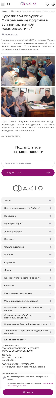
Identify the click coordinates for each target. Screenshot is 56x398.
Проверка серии (13, 223)
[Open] (51, 41)
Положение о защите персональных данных (24, 308)
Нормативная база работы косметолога (25, 324)
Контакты (9, 239)
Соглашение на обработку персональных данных (18, 316)
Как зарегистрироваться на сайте (22, 278)
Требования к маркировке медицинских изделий (26, 332)
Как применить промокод (18, 293)
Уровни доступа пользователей (21, 301)
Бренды (8, 254)
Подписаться (14, 172)
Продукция (10, 216)
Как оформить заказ (15, 339)
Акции (7, 200)
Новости (15, 11)
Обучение (9, 262)
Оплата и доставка (14, 247)
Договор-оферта (13, 231)
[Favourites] (47, 4)
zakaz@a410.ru (8, 360)
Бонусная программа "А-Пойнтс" (21, 208)
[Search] (8, 4)
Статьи (7, 270)
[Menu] (3, 4)
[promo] (53, 4)
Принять (28, 392)
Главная (4, 11)
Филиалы (9, 285)
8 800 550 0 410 (9, 357)
